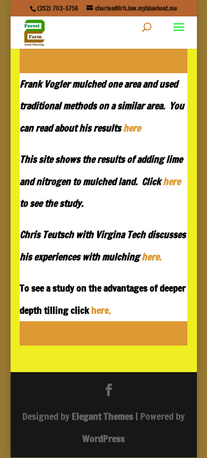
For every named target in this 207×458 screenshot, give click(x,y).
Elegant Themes (102, 416)
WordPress (103, 438)
